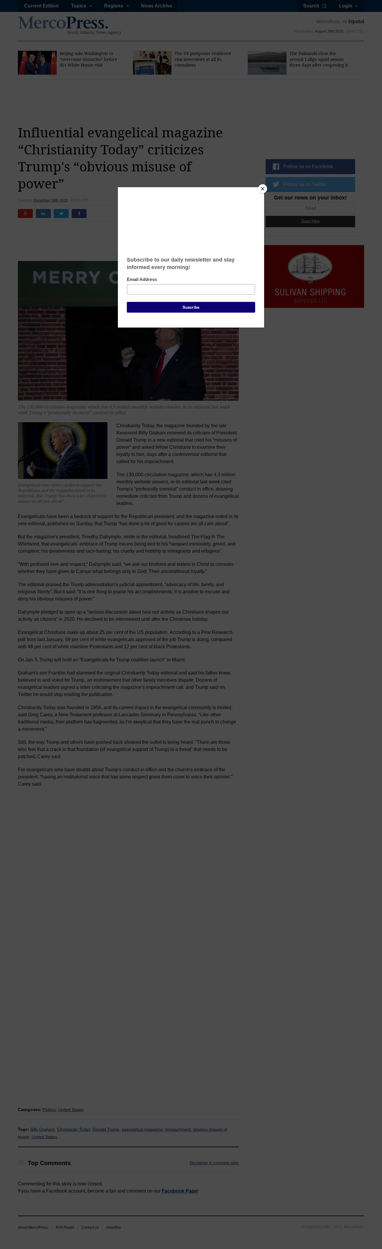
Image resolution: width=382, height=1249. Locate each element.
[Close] (262, 188)
